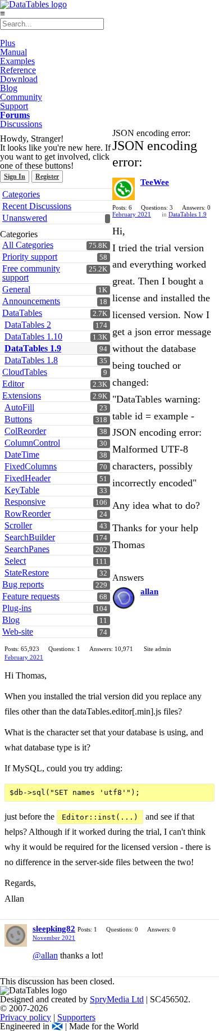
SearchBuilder (29, 537)
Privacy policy (25, 1017)
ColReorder (25, 431)
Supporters (76, 1017)
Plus (7, 43)
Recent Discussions (36, 206)
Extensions (21, 395)
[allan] (123, 598)
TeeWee (154, 182)
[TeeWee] (123, 189)
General (16, 289)
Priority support (29, 256)
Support (14, 106)
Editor (13, 383)
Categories (21, 194)
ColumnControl (32, 442)
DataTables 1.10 (33, 336)
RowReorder (27, 513)
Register (47, 176)
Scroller (18, 525)
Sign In (14, 176)
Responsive (24, 502)
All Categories (27, 245)
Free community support (31, 273)
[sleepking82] (15, 935)
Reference (18, 70)
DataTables (22, 313)
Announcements (31, 301)
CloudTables (24, 372)
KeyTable (21, 490)
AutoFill (19, 407)
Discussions (21, 124)
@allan (45, 955)
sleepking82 (54, 928)
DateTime (21, 454)
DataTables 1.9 (32, 348)
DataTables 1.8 (31, 360)
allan (149, 591)
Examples (17, 61)
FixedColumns (30, 466)
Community (21, 97)
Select (15, 561)
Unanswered (24, 218)
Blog (8, 88)
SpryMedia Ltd (117, 999)
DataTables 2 (27, 324)
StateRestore (26, 572)
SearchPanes (26, 549)
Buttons (18, 419)
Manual (13, 52)
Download (19, 79)
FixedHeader (27, 478)
